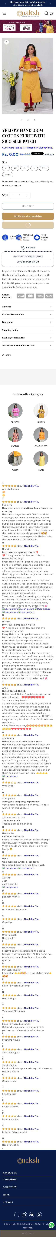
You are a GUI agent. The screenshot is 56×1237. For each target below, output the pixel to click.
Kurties (41, 422)
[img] (9, 485)
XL (26, 169)
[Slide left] (21, 120)
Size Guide (48, 154)
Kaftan (15, 446)
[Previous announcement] (5, 3)
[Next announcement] (50, 3)
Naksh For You (31, 485)
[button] (4, 13)
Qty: (5, 195)
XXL (45, 169)
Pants (15, 470)
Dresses (15, 422)
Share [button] (9, 354)
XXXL (9, 175)
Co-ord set (40, 446)
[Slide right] (34, 120)
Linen (41, 470)
